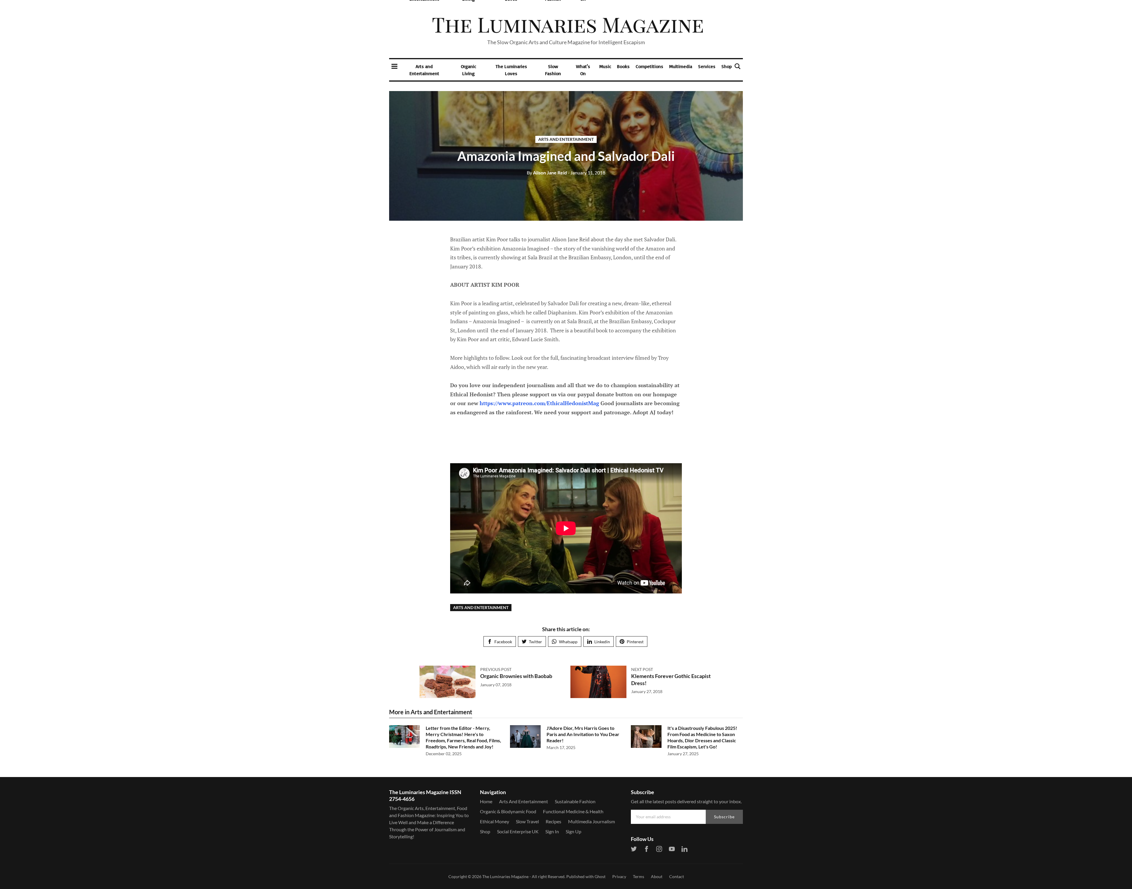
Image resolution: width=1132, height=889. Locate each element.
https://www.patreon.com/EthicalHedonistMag (539, 403)
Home (486, 801)
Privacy (619, 876)
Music (605, 66)
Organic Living (468, 69)
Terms (638, 876)
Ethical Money (494, 821)
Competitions (649, 66)
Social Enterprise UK (518, 831)
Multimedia (680, 66)
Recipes (553, 821)
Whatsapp (568, 641)
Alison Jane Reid (547, 172)
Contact (676, 876)
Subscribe (724, 816)
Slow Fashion (553, 69)
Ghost (600, 876)
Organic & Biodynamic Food (508, 811)
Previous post (495, 669)
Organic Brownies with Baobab (516, 676)
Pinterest (635, 641)
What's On (583, 69)
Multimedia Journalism (591, 821)
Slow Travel (527, 821)
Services (706, 66)
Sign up (573, 831)
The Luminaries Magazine (505, 876)
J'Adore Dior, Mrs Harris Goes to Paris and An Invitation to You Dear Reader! (583, 734)
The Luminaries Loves (511, 69)
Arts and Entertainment (424, 69)
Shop (726, 66)
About (656, 876)
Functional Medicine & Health (573, 811)
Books (623, 66)
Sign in (552, 831)
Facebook (503, 641)
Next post (642, 669)
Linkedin (602, 641)
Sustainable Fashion (575, 801)
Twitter (535, 641)
